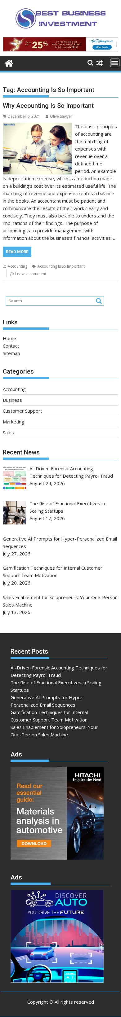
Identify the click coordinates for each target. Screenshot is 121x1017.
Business (12, 400)
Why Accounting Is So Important (48, 105)
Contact (11, 346)
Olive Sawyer (61, 116)
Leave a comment (30, 273)
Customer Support (22, 411)
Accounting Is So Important (61, 266)
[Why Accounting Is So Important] (37, 126)
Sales (8, 432)
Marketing (13, 422)
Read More (17, 251)
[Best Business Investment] (9, 62)
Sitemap (11, 353)
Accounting (17, 266)
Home (9, 338)
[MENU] (114, 63)
